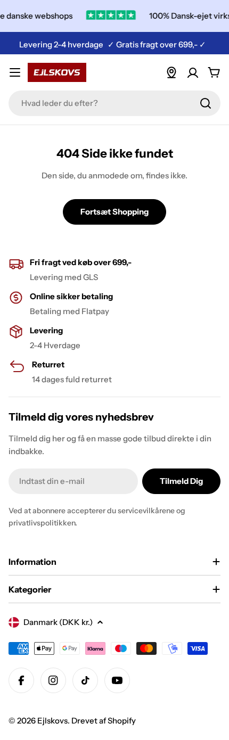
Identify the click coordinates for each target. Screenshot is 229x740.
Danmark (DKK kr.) (58, 622)
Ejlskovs (52, 721)
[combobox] (114, 103)
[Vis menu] (15, 72)
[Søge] (205, 103)
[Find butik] (171, 72)
